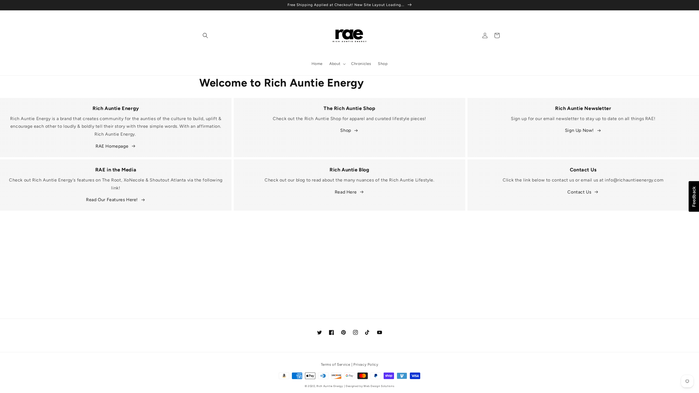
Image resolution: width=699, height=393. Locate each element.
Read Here (346, 192)
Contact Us (579, 192)
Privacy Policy (365, 364)
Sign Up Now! (579, 130)
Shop (345, 130)
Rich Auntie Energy (329, 386)
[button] (205, 35)
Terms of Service (335, 364)
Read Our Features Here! (112, 199)
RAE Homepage (112, 146)
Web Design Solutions (378, 386)
